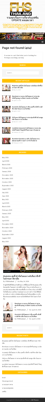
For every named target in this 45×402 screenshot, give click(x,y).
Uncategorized (7, 381)
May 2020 (5, 241)
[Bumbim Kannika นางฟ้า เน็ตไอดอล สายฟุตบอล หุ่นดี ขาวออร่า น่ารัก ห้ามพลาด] (6, 143)
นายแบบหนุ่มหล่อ (7, 388)
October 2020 (7, 231)
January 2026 (6, 171)
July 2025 (5, 193)
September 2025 (8, 185)
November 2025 (7, 178)
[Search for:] (22, 73)
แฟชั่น (4, 391)
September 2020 (8, 234)
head (3, 378)
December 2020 (7, 224)
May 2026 (5, 157)
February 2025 (7, 210)
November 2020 (7, 228)
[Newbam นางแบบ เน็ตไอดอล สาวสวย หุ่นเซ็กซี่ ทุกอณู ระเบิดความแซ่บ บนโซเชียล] (6, 100)
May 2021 (5, 217)
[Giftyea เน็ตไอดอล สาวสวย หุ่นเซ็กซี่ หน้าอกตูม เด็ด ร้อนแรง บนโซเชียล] (6, 122)
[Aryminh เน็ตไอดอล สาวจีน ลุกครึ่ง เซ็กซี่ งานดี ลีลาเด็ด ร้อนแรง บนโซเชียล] (6, 111)
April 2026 (5, 161)
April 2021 (5, 221)
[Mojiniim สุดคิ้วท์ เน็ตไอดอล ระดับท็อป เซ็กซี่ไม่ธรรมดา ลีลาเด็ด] (6, 90)
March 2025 (6, 206)
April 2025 (5, 203)
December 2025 (7, 175)
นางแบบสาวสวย (7, 384)
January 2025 (6, 213)
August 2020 (6, 238)
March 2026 (6, 164)
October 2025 (7, 182)
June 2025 (5, 196)
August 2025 (6, 189)
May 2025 (5, 199)
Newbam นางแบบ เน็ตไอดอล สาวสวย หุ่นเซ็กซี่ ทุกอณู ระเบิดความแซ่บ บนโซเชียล (28, 305)
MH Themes (35, 400)
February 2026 (7, 168)
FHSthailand (10, 281)
